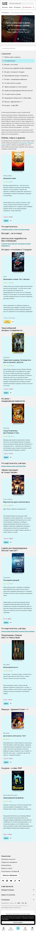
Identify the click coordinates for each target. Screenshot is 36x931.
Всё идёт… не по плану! (11, 64)
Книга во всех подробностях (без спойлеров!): (18, 68)
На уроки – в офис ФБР (11, 105)
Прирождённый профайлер (13, 798)
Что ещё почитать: (9, 61)
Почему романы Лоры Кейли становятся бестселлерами (17, 631)
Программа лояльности (8, 859)
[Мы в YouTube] (11, 880)
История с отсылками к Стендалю (14, 72)
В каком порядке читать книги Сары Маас (13, 466)
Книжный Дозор (6, 865)
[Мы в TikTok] (15, 880)
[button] (18, 890)
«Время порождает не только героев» (15, 87)
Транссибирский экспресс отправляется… (16, 75)
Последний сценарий (11, 580)
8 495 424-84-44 (7, 886)
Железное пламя (9, 178)
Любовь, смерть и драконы (12, 57)
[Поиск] (18, 928)
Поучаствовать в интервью (9, 871)
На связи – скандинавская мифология (15, 79)
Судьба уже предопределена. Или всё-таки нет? (18, 90)
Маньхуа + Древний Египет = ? (13, 102)
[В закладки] (10, 220)
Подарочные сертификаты (9, 862)
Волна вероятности (10, 667)
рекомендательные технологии (11, 907)
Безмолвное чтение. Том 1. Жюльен (16, 279)
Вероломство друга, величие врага (16, 502)
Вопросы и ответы (6, 868)
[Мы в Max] (7, 880)
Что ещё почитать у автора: (12, 83)
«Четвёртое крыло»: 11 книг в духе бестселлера (15, 229)
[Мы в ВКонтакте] (3, 880)
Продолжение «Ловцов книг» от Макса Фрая (17, 98)
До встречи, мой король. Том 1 (14, 736)
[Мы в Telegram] (19, 880)
